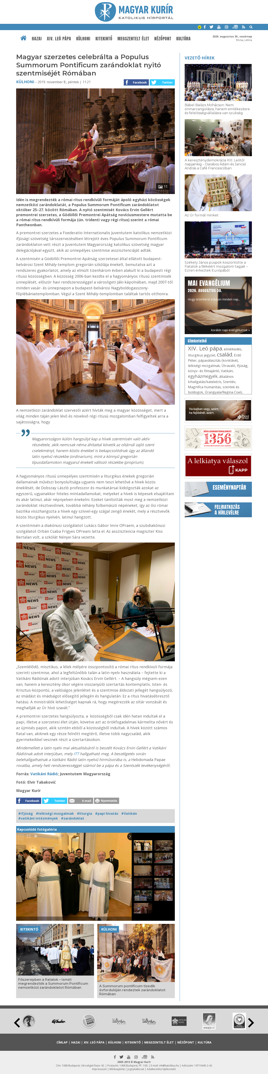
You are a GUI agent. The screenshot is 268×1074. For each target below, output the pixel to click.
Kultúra (183, 39)
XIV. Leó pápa (59, 39)
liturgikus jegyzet (201, 355)
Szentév (229, 381)
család (224, 354)
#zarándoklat (72, 818)
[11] (95, 192)
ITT (76, 753)
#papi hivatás (106, 813)
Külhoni (83, 39)
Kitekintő (103, 39)
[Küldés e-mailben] (80, 802)
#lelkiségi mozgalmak (55, 813)
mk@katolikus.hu (169, 1065)
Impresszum (99, 1069)
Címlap (62, 1042)
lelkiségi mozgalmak (204, 365)
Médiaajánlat (117, 1069)
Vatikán (227, 371)
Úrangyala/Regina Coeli (223, 392)
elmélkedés (232, 349)
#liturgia (84, 813)
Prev (17, 1023)
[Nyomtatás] (106, 802)
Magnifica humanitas (204, 387)
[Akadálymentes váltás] (199, 27)
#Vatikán (129, 813)
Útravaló (228, 365)
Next (251, 1023)
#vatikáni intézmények (38, 818)
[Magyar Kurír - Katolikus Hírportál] (134, 20)
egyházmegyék (203, 376)
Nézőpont (162, 39)
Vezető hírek (199, 58)
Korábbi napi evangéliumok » (230, 330)
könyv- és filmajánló (203, 371)
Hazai (37, 39)
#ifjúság (25, 813)
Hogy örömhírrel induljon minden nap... (214, 290)
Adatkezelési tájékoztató (161, 1069)
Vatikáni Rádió (44, 773)
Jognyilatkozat (136, 1069)
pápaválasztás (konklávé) (218, 360)
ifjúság (242, 365)
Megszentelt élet (133, 39)
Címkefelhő (197, 341)
